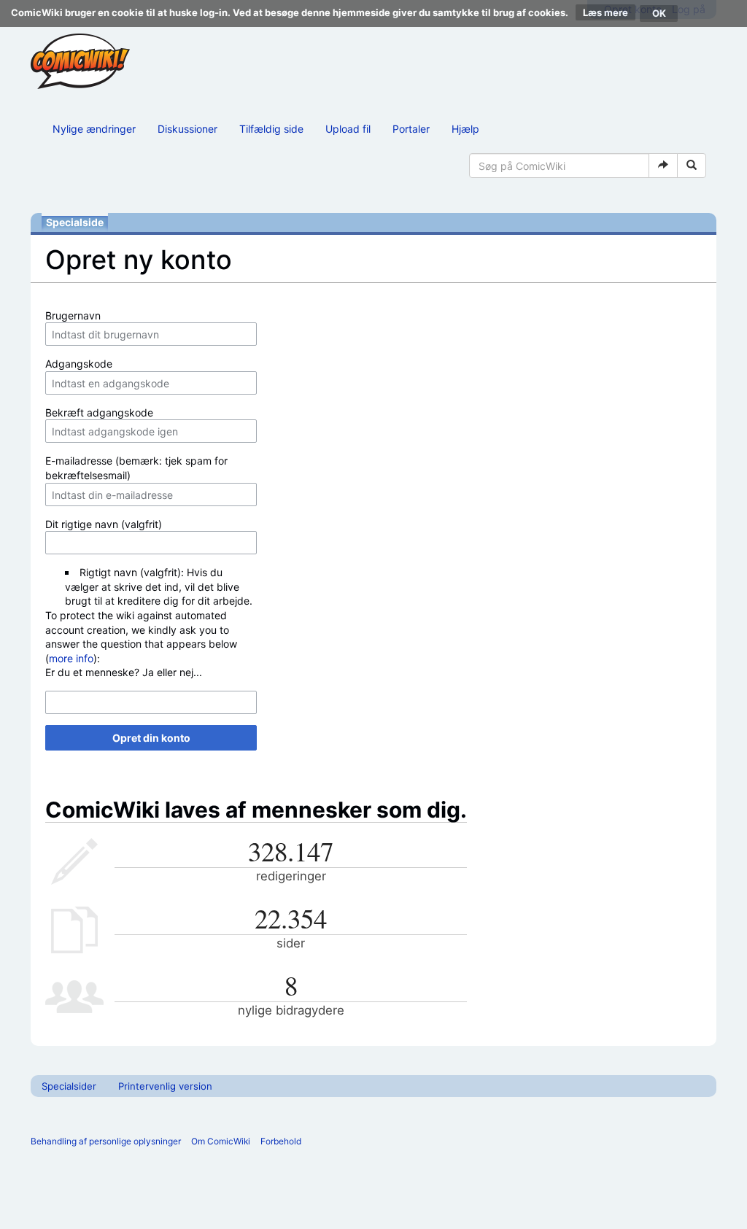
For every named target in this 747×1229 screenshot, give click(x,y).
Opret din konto (151, 738)
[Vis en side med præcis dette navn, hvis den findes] (663, 165)
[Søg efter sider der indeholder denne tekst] (691, 165)
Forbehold (280, 1141)
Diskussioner (187, 129)
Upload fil (348, 129)
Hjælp (465, 129)
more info (71, 658)
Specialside (75, 222)
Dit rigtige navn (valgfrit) (103, 524)
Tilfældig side (271, 129)
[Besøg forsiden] (80, 61)
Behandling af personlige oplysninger (106, 1141)
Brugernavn (73, 315)
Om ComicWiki (220, 1141)
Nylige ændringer (94, 129)
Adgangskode (78, 363)
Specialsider (69, 1086)
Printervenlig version (165, 1086)
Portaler (411, 129)
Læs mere (605, 12)
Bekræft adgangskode (99, 412)
